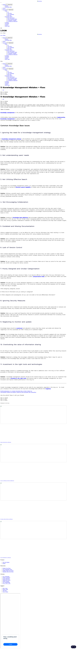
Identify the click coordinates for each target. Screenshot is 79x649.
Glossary (6, 24)
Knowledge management (7, 112)
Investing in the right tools (18, 378)
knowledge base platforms (20, 217)
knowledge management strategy (11, 139)
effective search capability (23, 187)
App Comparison (10, 14)
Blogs (6, 10)
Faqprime (48, 388)
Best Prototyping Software (5, 442)
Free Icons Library (11, 17)
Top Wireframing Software (5, 557)
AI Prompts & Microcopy (12, 21)
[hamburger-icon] (0, 2)
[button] (39, 61)
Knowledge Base (8, 7)
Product (4, 4)
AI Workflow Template (11, 20)
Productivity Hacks (8, 16)
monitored (19, 328)
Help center (7, 26)
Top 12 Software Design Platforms (7, 480)
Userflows (7, 22)
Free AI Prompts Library (12, 19)
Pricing (4, 8)
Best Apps (9, 15)
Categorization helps (38, 276)
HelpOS (6, 5)
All (8, 12)
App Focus (9, 13)
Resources (5, 9)
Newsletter (7, 23)
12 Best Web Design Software (6, 519)
